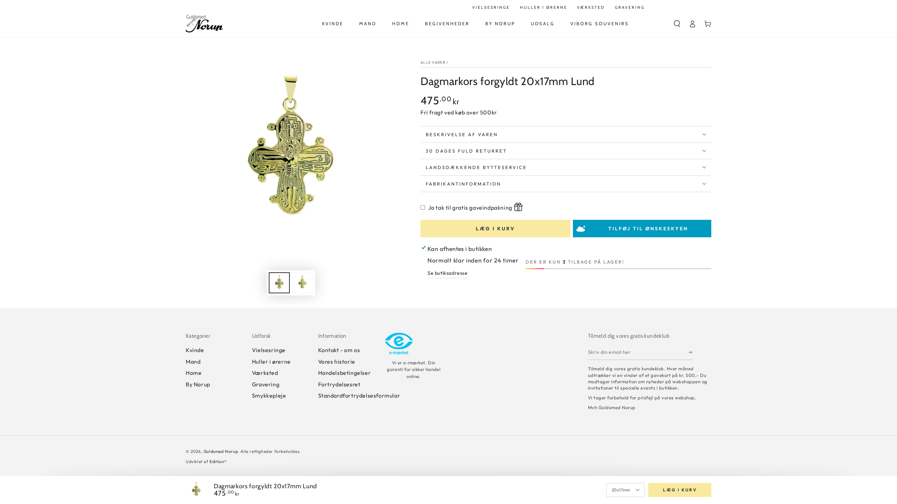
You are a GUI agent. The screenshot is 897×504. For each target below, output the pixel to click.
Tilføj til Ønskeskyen (648, 228)
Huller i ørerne (271, 361)
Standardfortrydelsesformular (359, 395)
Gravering (265, 384)
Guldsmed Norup (221, 451)
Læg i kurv (495, 228)
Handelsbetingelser (344, 372)
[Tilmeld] (691, 352)
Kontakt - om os (339, 350)
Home (193, 372)
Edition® (218, 461)
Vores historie (336, 361)
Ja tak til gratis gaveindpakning (470, 207)
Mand (193, 361)
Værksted (265, 372)
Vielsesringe (269, 350)
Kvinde (195, 350)
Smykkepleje (269, 395)
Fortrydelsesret (339, 384)
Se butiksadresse (447, 273)
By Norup (198, 384)
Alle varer (432, 62)
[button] (677, 23)
